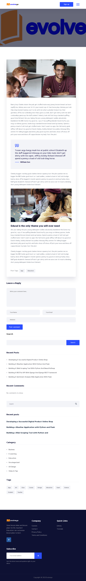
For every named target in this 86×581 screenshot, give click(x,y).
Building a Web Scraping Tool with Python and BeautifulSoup (32, 368)
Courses (34, 526)
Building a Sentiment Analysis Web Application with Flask (30, 377)
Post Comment (14, 327)
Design (40, 488)
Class (23, 488)
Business (12, 449)
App (22, 271)
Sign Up (66, 4)
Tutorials (60, 529)
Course (31, 488)
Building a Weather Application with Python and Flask (29, 364)
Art (16, 488)
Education (31, 271)
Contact (35, 529)
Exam (58, 488)
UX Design (12, 466)
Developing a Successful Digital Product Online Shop (28, 360)
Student (10, 492)
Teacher (20, 492)
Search (10, 334)
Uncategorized (14, 462)
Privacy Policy (36, 532)
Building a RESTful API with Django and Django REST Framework (33, 372)
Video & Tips (13, 471)
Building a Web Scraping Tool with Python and (27, 432)
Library (59, 526)
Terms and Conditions (39, 535)
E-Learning (12, 454)
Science (66, 488)
